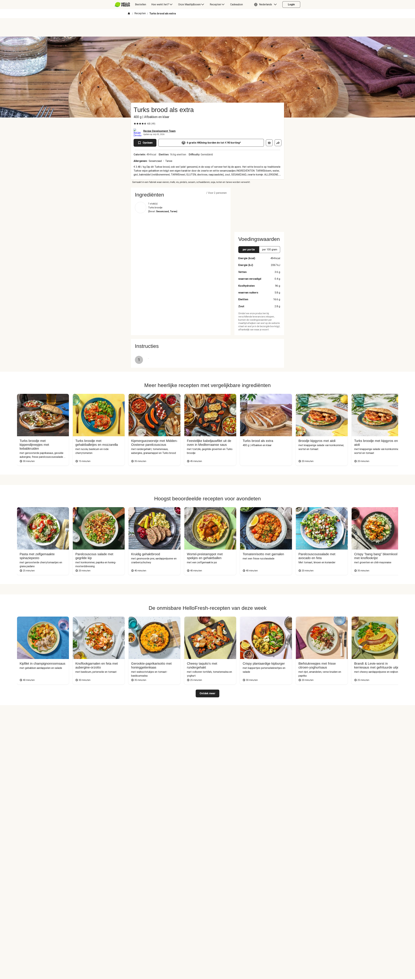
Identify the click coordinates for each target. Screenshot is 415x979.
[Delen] (278, 142)
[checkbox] (135, 123)
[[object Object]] (269, 142)
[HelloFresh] (122, 4)
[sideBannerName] (259, 208)
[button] (266, 4)
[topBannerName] (207, 27)
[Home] (129, 13)
